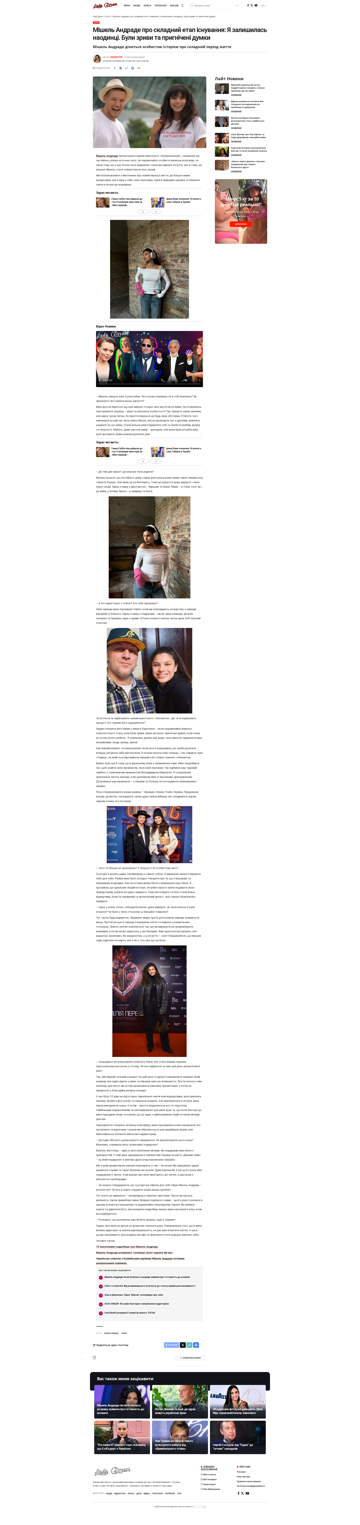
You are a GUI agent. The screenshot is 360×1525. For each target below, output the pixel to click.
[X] (252, 5)
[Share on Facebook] (114, 68)
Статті (96, 23)
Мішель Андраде (107, 155)
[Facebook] (248, 5)
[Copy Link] (126, 68)
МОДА (109, 1493)
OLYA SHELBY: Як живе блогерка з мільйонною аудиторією (136, 1303)
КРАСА (131, 1493)
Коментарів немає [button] (192, 1358)
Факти (124, 1333)
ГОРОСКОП (157, 1493)
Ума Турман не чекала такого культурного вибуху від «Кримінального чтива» (174, 1444)
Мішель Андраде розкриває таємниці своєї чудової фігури (134, 1252)
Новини (236, 95)
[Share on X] (120, 68)
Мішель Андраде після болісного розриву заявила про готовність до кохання (147, 1277)
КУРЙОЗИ (170, 1493)
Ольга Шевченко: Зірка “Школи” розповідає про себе (133, 1295)
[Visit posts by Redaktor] (97, 59)
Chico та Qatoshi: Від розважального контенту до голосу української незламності (149, 1286)
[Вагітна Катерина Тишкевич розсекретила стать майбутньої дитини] (222, 121)
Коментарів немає (135, 57)
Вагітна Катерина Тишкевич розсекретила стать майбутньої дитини (247, 121)
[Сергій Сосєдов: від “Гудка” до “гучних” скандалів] (238, 1437)
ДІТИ (138, 1493)
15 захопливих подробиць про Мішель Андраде (127, 1246)
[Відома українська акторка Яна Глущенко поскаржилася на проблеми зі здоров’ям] (222, 105)
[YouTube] (256, 5)
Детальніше (241, 224)
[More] (138, 68)
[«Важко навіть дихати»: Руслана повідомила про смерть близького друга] (222, 165)
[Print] (132, 68)
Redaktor (116, 57)
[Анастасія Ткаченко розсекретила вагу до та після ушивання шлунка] (222, 151)
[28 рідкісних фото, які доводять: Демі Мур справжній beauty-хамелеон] (238, 1401)
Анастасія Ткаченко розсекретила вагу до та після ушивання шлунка (249, 149)
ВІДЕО (147, 1493)
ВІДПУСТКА (120, 1493)
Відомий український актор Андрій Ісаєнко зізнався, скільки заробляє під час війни (248, 88)
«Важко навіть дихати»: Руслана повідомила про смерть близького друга (248, 164)
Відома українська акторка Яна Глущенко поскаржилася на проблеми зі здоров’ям (247, 104)
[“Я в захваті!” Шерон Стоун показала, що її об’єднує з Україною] (122, 1437)
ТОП (179, 1493)
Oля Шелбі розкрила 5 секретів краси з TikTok (129, 1312)
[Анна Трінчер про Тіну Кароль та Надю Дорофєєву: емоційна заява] (222, 138)
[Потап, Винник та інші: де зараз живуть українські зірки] (180, 1401)
